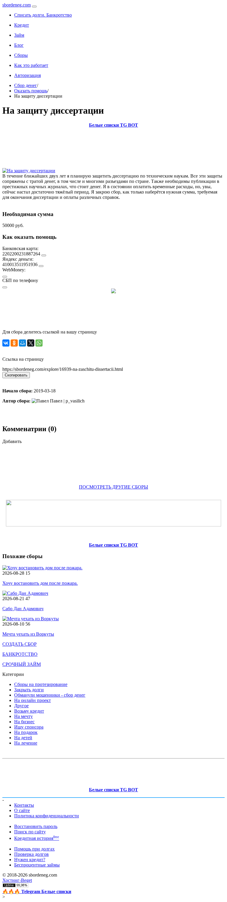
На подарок (26, 732)
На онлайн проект (32, 700)
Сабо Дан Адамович (22, 608)
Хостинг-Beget (17, 880)
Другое (21, 705)
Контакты (24, 805)
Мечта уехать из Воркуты (28, 634)
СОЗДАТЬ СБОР (19, 644)
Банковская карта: (20, 248)
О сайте (22, 810)
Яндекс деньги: (17, 259)
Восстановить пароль (35, 826)
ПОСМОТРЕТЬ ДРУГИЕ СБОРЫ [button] (113, 486)
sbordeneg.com (16, 4)
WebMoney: (13, 269)
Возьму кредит (29, 710)
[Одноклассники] (14, 343)
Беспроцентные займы (37, 864)
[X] (30, 343)
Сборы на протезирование (40, 684)
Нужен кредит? (29, 859)
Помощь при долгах (34, 848)
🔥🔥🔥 (36, 891)
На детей (23, 737)
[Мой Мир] (22, 343)
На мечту (23, 716)
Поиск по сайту (30, 831)
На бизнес (24, 721)
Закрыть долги (29, 689)
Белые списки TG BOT (113, 125)
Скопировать (16, 375)
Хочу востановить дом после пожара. (40, 583)
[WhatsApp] (39, 343)
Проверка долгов (31, 854)
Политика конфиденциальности (46, 815)
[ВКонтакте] (5, 343)
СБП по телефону (20, 280)
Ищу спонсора (28, 726)
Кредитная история (36, 838)
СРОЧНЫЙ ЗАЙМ (21, 664)
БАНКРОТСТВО (20, 654)
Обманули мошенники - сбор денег (49, 695)
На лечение (25, 742)
